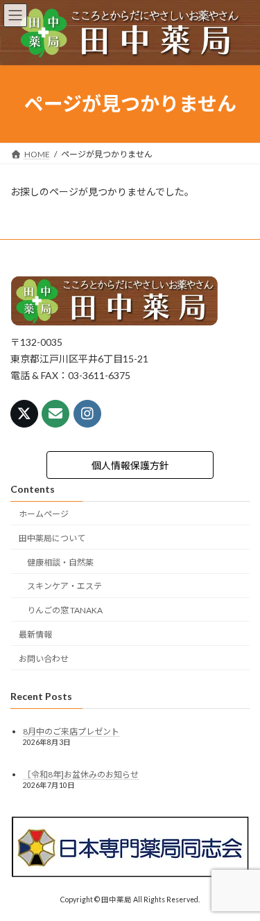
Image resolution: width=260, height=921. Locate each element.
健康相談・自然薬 (60, 561)
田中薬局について (52, 538)
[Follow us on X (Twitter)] (24, 414)
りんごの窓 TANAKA (65, 610)
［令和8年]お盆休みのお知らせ (81, 774)
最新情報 (35, 634)
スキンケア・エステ (64, 586)
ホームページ (44, 514)
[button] (130, 465)
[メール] (55, 414)
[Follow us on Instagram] (87, 414)
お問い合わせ (44, 658)
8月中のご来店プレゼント (71, 731)
